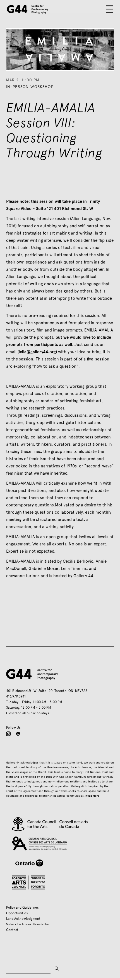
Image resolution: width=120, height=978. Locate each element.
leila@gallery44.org (37, 351)
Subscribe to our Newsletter (28, 924)
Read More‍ (92, 795)
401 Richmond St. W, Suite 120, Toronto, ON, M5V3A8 (46, 691)
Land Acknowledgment (23, 919)
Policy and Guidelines (22, 907)
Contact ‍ (13, 930)
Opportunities (17, 913)
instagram (8, 733)
